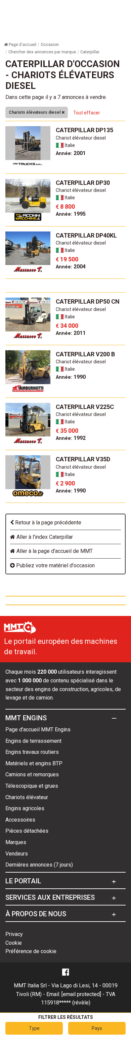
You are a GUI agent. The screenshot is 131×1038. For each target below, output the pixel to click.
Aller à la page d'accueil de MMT (54, 551)
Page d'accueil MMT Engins (38, 729)
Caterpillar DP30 (83, 182)
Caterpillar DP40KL (86, 235)
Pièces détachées (26, 831)
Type (34, 1028)
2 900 (65, 483)
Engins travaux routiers (32, 752)
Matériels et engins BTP (33, 763)
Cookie (13, 943)
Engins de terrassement (33, 741)
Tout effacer (86, 112)
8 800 (65, 206)
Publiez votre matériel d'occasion (55, 565)
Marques (15, 842)
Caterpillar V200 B (85, 354)
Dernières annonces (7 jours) (39, 865)
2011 (71, 333)
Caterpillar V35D (83, 459)
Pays (97, 1028)
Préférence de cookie (30, 951)
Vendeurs (16, 853)
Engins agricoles (24, 808)
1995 (71, 214)
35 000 (67, 430)
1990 (71, 377)
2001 (71, 153)
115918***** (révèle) (65, 1002)
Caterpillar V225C (85, 406)
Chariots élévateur (26, 797)
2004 (71, 266)
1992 (71, 438)
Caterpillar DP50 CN (88, 301)
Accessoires (20, 820)
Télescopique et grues (31, 786)
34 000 (67, 325)
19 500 (67, 259)
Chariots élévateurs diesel (35, 112)
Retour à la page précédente (47, 522)
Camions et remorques (32, 774)
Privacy (14, 934)
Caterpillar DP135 (84, 130)
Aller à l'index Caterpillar (44, 537)
